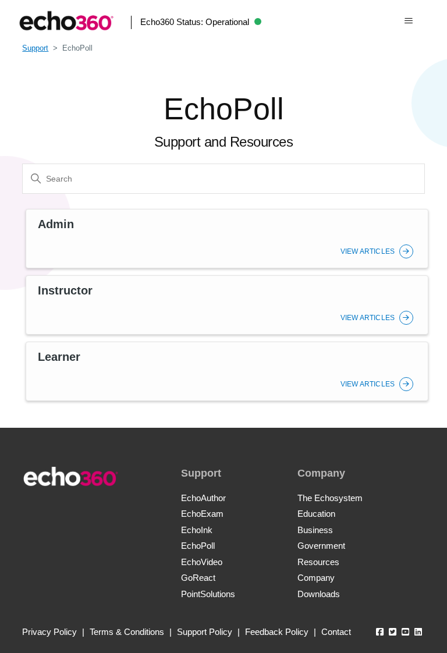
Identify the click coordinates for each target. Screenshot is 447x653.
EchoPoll (198, 546)
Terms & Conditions (127, 632)
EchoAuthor (203, 498)
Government (321, 546)
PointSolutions (208, 594)
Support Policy (204, 632)
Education (316, 514)
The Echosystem (330, 498)
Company (316, 578)
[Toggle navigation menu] (408, 21)
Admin (56, 224)
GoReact (198, 578)
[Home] (66, 20)
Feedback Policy (276, 632)
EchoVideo (201, 562)
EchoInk (196, 530)
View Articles (368, 251)
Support (35, 48)
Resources (318, 562)
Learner (59, 356)
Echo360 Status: (194, 22)
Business (315, 530)
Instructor (65, 290)
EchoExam (202, 514)
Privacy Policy (49, 632)
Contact (336, 632)
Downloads (318, 594)
